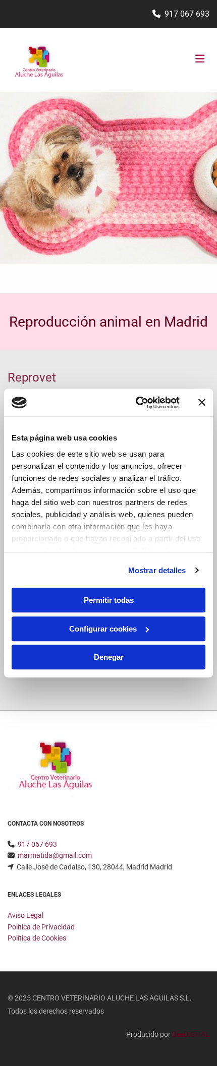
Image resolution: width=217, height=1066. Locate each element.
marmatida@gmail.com (55, 855)
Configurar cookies (103, 628)
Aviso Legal (25, 915)
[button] (175, 60)
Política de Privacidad (41, 927)
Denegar (109, 657)
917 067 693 (187, 14)
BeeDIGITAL (190, 1034)
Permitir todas (109, 600)
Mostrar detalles (157, 570)
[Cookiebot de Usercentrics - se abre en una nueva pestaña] (136, 402)
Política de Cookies (37, 938)
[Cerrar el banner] (201, 402)
